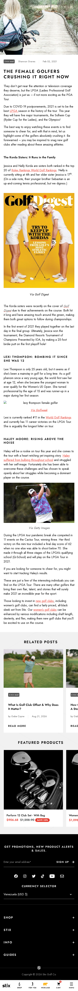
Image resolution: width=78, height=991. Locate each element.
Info (8, 942)
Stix (7, 930)
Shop (8, 917)
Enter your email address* (15, 869)
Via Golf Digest (39, 294)
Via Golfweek (39, 410)
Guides (10, 955)
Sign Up (62, 862)
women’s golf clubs (45, 610)
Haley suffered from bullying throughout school (37, 458)
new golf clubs (45, 601)
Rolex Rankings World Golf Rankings (34, 170)
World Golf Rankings (58, 417)
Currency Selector (39, 886)
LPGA (14, 111)
